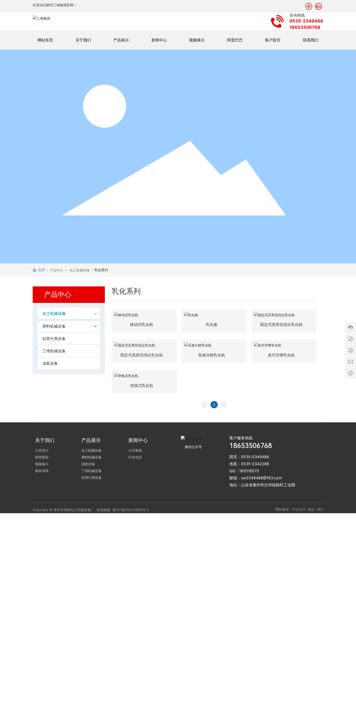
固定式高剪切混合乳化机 (281, 324)
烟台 (311, 509)
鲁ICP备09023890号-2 (131, 510)
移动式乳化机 (141, 324)
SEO (320, 509)
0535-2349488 (255, 456)
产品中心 (56, 270)
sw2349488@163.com (261, 477)
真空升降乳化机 (281, 355)
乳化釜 (211, 324)
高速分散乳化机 (211, 355)
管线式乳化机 (141, 385)
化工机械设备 (80, 270)
